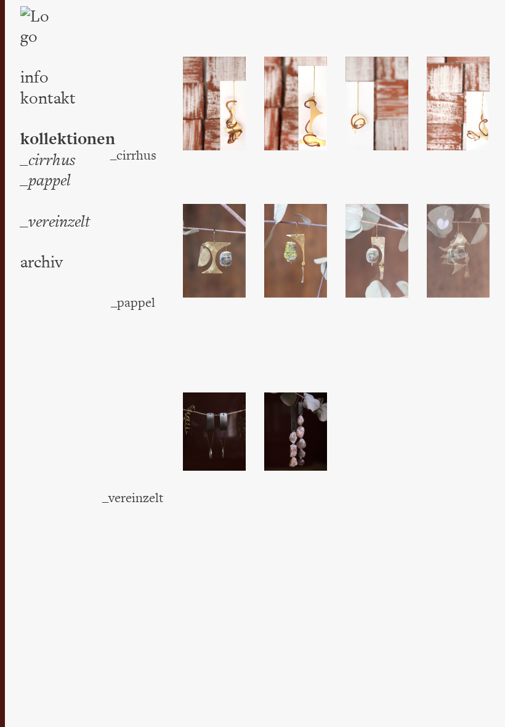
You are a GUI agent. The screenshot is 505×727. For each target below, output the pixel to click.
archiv (41, 262)
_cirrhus (48, 159)
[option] (214, 103)
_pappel (45, 180)
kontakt (48, 98)
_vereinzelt (55, 221)
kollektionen (67, 139)
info (34, 77)
